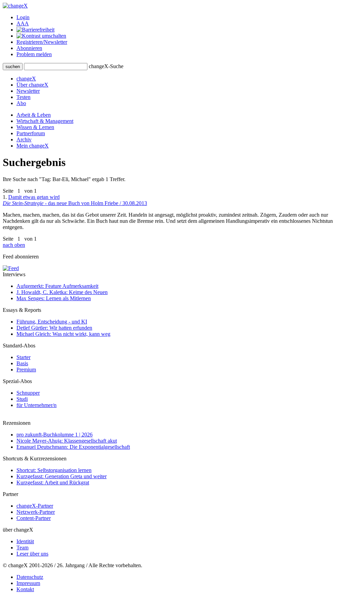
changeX (26, 78)
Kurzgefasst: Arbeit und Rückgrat (52, 482)
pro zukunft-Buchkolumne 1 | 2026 (54, 434)
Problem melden (34, 54)
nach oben (14, 245)
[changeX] (15, 6)
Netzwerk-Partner (35, 512)
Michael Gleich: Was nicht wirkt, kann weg (63, 334)
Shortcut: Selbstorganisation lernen (54, 470)
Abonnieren (29, 48)
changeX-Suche (106, 66)
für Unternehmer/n (36, 405)
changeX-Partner (34, 506)
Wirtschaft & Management (44, 121)
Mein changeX (32, 146)
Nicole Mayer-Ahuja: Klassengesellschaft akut (66, 441)
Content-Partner (33, 518)
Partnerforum (30, 133)
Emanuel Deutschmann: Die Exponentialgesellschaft (73, 447)
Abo (21, 103)
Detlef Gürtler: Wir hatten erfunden (54, 328)
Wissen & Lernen (35, 127)
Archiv (24, 139)
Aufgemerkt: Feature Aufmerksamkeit (57, 286)
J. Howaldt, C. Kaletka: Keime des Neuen (62, 292)
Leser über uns (32, 554)
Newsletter (28, 91)
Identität (25, 541)
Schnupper (28, 393)
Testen (23, 97)
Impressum (28, 583)
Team (22, 547)
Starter (23, 357)
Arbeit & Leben (33, 115)
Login (22, 17)
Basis (22, 363)
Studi (22, 399)
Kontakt (25, 589)
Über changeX (32, 85)
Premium (26, 369)
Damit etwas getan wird (75, 200)
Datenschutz (29, 577)
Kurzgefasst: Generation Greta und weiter (61, 476)
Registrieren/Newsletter (41, 42)
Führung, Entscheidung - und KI (51, 322)
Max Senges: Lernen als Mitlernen (53, 298)
